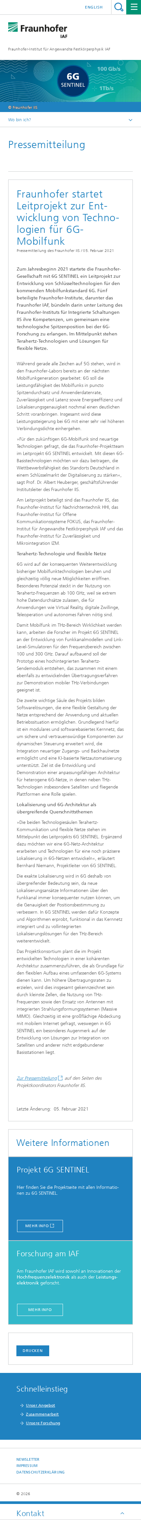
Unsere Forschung (43, 1423)
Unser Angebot (40, 1405)
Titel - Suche (118, 7)
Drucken (33, 1350)
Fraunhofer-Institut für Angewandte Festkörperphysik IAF (59, 49)
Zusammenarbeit (42, 1414)
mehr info (37, 1226)
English (94, 7)
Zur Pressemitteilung (37, 1078)
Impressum (26, 1466)
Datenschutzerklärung (40, 1472)
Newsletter (28, 1459)
